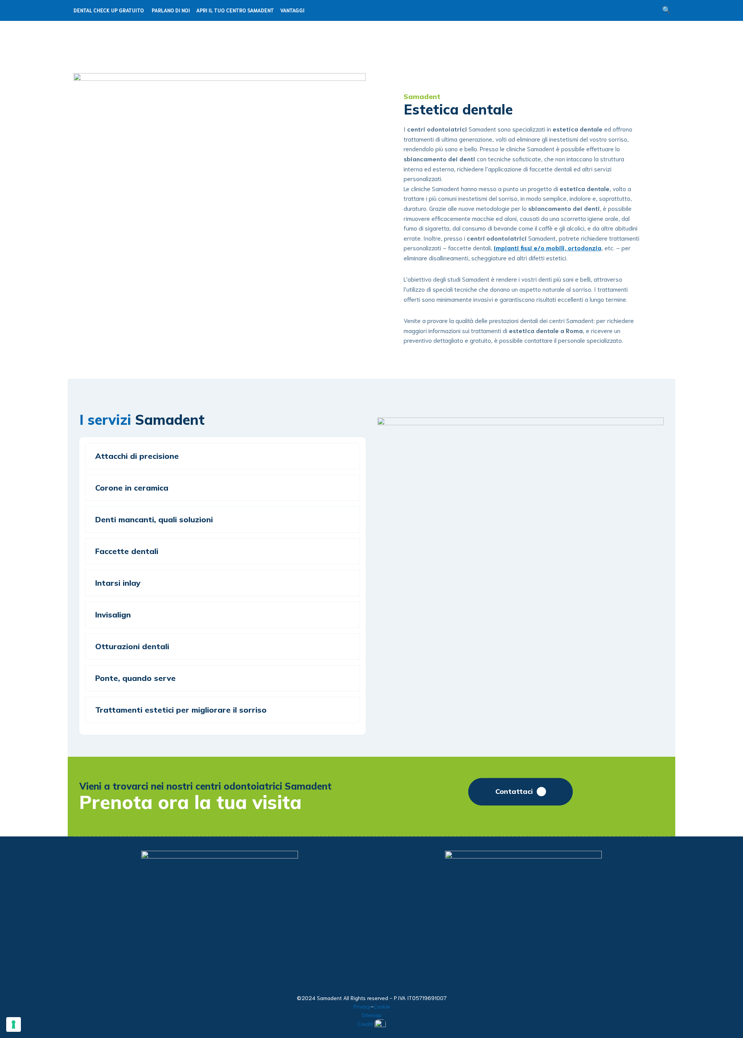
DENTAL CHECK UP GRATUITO (109, 10)
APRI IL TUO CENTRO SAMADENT (235, 10)
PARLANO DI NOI (171, 10)
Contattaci (514, 791)
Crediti (365, 1023)
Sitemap (372, 1014)
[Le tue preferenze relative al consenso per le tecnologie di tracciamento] (13, 1024)
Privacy (362, 1006)
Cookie (381, 1006)
